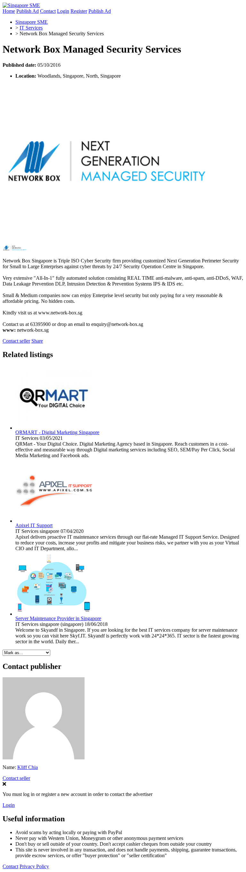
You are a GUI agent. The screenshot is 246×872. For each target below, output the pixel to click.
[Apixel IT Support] (53, 521)
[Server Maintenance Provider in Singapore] (53, 614)
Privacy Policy (34, 866)
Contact (48, 11)
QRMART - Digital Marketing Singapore (57, 432)
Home (9, 11)
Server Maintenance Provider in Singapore (58, 618)
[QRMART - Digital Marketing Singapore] (53, 428)
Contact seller (16, 341)
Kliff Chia (27, 767)
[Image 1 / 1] (105, 236)
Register (78, 11)
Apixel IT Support (34, 525)
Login (63, 11)
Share (37, 341)
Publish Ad (27, 11)
